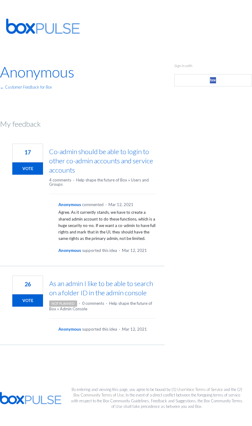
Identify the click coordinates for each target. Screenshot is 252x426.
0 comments (93, 303)
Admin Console (73, 308)
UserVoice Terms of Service (200, 389)
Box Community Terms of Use (98, 394)
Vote (27, 168)
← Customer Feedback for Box (26, 87)
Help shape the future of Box (101, 179)
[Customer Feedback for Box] (43, 26)
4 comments (60, 179)
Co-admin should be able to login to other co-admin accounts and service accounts (101, 160)
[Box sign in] (213, 80)
